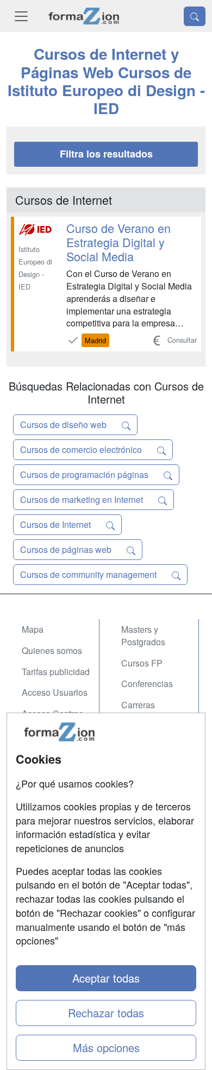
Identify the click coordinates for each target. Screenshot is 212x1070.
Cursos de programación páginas (85, 474)
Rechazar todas (106, 1013)
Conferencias (147, 683)
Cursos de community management (89, 574)
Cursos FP (142, 663)
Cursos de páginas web (67, 549)
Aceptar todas (106, 978)
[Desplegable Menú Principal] (21, 16)
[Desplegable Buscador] (194, 16)
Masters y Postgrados (143, 635)
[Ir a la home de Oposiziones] (84, 16)
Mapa (32, 629)
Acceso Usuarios (55, 692)
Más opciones (106, 1047)
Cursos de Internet (56, 524)
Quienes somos (52, 650)
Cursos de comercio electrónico (82, 449)
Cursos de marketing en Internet (82, 499)
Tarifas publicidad (56, 671)
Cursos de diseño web (64, 424)
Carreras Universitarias (147, 710)
